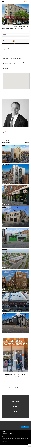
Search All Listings (26, 142)
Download (5, 131)
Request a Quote (13, 381)
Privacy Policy (27, 445)
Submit (25, 426)
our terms (11, 28)
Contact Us (26, 1)
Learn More (7, 381)
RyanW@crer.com (6, 130)
